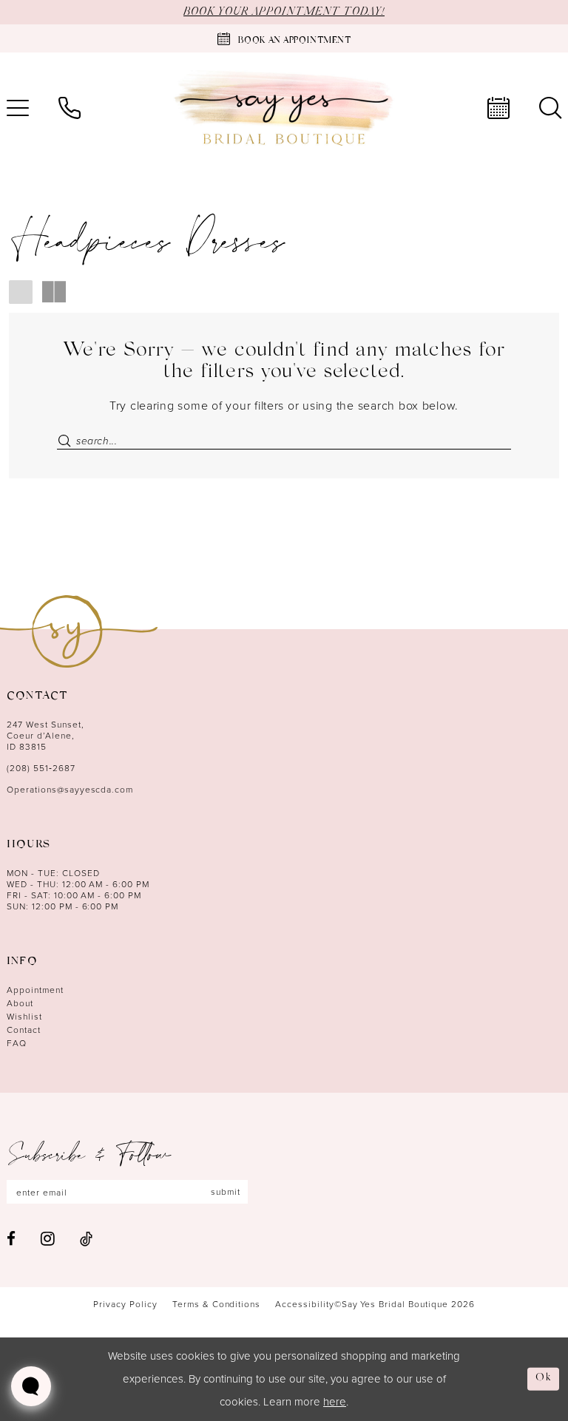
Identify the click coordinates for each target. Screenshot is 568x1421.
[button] (21, 291)
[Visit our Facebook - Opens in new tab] (11, 1239)
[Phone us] (69, 108)
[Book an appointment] (498, 108)
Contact (24, 1029)
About (20, 1003)
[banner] (284, 108)
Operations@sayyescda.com (70, 789)
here (334, 1401)
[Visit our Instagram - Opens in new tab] (48, 1238)
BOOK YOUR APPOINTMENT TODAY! (284, 11)
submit (225, 1191)
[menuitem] (69, 108)
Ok (543, 1378)
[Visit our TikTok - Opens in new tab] (86, 1239)
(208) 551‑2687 (41, 768)
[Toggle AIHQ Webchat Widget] (31, 1386)
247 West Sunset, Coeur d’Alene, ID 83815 (45, 735)
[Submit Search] (63, 440)
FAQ (17, 1043)
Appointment (35, 989)
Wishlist (24, 1016)
